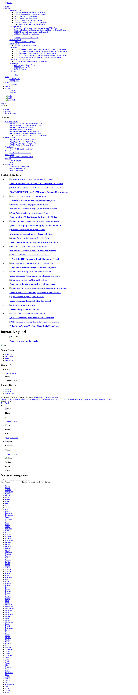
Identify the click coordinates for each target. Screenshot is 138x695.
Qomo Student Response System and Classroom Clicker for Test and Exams (40, 30)
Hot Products (38, 397)
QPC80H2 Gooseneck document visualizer (28, 20)
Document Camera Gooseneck (71, 399)
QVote (16, 75)
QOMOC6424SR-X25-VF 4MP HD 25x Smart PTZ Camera (35, 53)
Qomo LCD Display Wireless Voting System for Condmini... (35, 225)
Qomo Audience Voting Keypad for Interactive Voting (33, 217)
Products (8, 9)
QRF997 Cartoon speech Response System (24, 143)
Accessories (13, 63)
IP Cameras (13, 47)
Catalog (12, 90)
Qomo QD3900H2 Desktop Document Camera (30, 14)
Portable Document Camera (10, 399)
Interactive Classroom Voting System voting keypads (32, 251)
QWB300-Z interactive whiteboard (26, 38)
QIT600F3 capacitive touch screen (25, 46)
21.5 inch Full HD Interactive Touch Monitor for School (34, 259)
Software (12, 71)
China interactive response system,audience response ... (33, 267)
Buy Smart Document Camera (49, 399)
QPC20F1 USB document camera (25, 16)
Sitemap (47, 397)
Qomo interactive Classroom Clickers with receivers (32, 284)
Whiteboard (13, 36)
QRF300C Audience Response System (22, 139)
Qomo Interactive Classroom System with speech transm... (35, 292)
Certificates (13, 84)
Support (8, 88)
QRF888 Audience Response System (22, 141)
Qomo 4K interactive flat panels (24, 42)
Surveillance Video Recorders (19, 59)
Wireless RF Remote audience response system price (32, 200)
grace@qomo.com (11, 438)
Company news (14, 79)
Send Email (5, 403)
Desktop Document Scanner (101, 399)
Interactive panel (15, 40)
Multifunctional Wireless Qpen (24, 65)
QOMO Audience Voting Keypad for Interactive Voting (33, 242)
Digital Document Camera (29, 399)
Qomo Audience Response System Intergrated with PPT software (36, 28)
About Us (8, 83)
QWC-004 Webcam (20, 69)
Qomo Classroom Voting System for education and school (34, 276)
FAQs (7, 358)
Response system (15, 26)
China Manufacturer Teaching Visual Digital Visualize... (34, 326)
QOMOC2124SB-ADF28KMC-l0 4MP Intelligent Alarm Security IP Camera (40, 51)
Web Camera (87, 399)
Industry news (14, 81)
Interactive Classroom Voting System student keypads (33, 209)
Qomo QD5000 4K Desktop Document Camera (30, 22)
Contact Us (9, 86)
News (7, 77)
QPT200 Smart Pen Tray (22, 67)
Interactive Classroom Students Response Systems (31, 234)
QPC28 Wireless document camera (26, 18)
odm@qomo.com (11, 373)
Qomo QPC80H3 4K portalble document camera (30, 12)
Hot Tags (54, 397)
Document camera (15, 10)
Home (7, 7)
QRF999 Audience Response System (26, 34)
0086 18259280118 (11, 421)
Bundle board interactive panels (20, 153)
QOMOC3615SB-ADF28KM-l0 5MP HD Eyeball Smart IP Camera (37, 57)
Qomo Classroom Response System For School (30, 301)
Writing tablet (14, 44)
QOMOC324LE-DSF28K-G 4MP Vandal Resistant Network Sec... (38, 192)
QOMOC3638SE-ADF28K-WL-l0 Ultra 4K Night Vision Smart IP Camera (40, 49)
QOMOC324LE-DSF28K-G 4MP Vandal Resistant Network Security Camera (40, 55)
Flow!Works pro (19, 73)
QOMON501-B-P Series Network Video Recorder (31, 61)
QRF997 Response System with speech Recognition (31, 32)
